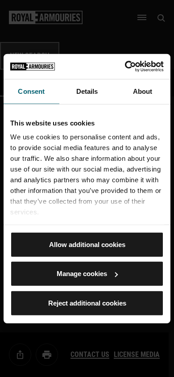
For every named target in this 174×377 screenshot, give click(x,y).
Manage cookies (82, 273)
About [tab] (143, 91)
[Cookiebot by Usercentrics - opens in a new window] (125, 66)
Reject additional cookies (87, 302)
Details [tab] (87, 91)
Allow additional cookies (87, 244)
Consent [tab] (31, 91)
